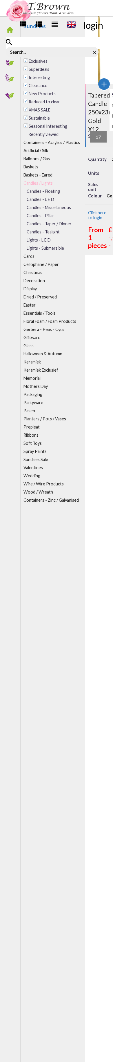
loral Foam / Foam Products (49, 321)
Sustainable (39, 118)
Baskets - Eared (37, 174)
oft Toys (32, 443)
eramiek (32, 361)
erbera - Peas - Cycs (43, 329)
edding (31, 475)
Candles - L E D (40, 199)
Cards (28, 256)
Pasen (29, 410)
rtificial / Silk (35, 150)
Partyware (33, 402)
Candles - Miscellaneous (49, 207)
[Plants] (11, 79)
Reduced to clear (44, 101)
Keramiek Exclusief (40, 370)
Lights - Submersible (45, 248)
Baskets (30, 166)
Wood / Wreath (38, 491)
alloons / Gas (36, 158)
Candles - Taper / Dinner (49, 223)
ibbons (31, 435)
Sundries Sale (35, 459)
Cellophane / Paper (41, 264)
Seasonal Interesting (48, 126)
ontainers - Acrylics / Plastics (51, 142)
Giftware (31, 337)
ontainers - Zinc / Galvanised (51, 500)
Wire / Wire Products (43, 483)
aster (29, 305)
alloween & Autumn (42, 353)
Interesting (39, 77)
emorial (32, 378)
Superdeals (39, 69)
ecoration (34, 280)
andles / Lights (38, 183)
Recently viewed (43, 134)
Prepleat (31, 426)
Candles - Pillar (40, 215)
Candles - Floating (43, 191)
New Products (42, 93)
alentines (33, 467)
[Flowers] (11, 63)
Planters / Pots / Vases (44, 418)
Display (30, 288)
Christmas (32, 272)
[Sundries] (11, 95)
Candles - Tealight (43, 231)
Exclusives (38, 61)
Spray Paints (35, 451)
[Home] (11, 30)
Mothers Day (35, 386)
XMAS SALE (39, 109)
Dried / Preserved (40, 296)
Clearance (38, 85)
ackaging (32, 394)
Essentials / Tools (39, 313)
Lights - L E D (39, 239)
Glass (28, 345)
